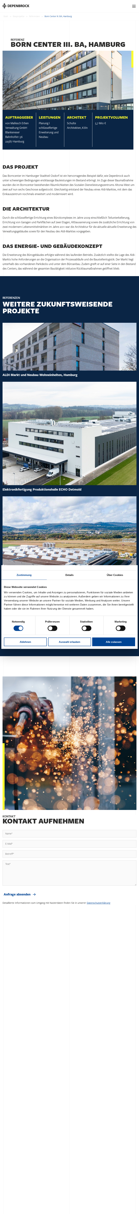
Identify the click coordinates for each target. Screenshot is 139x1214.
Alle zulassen (114, 641)
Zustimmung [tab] (24, 575)
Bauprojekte (18, 16)
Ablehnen (25, 641)
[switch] (52, 628)
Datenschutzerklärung (98, 903)
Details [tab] (69, 575)
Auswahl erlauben (69, 641)
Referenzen (34, 16)
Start (5, 16)
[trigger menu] (134, 6)
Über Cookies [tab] (115, 575)
